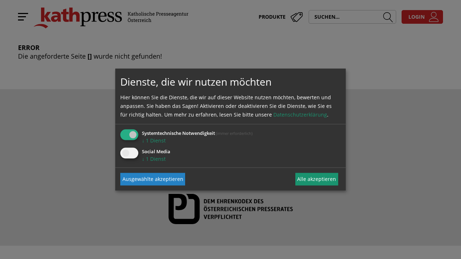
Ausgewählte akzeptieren (152, 179)
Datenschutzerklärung (300, 114)
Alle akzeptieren (316, 179)
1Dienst (154, 140)
